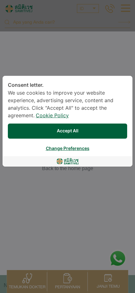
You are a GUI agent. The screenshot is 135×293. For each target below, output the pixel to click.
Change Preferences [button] (67, 148)
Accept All (67, 131)
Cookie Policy (52, 116)
